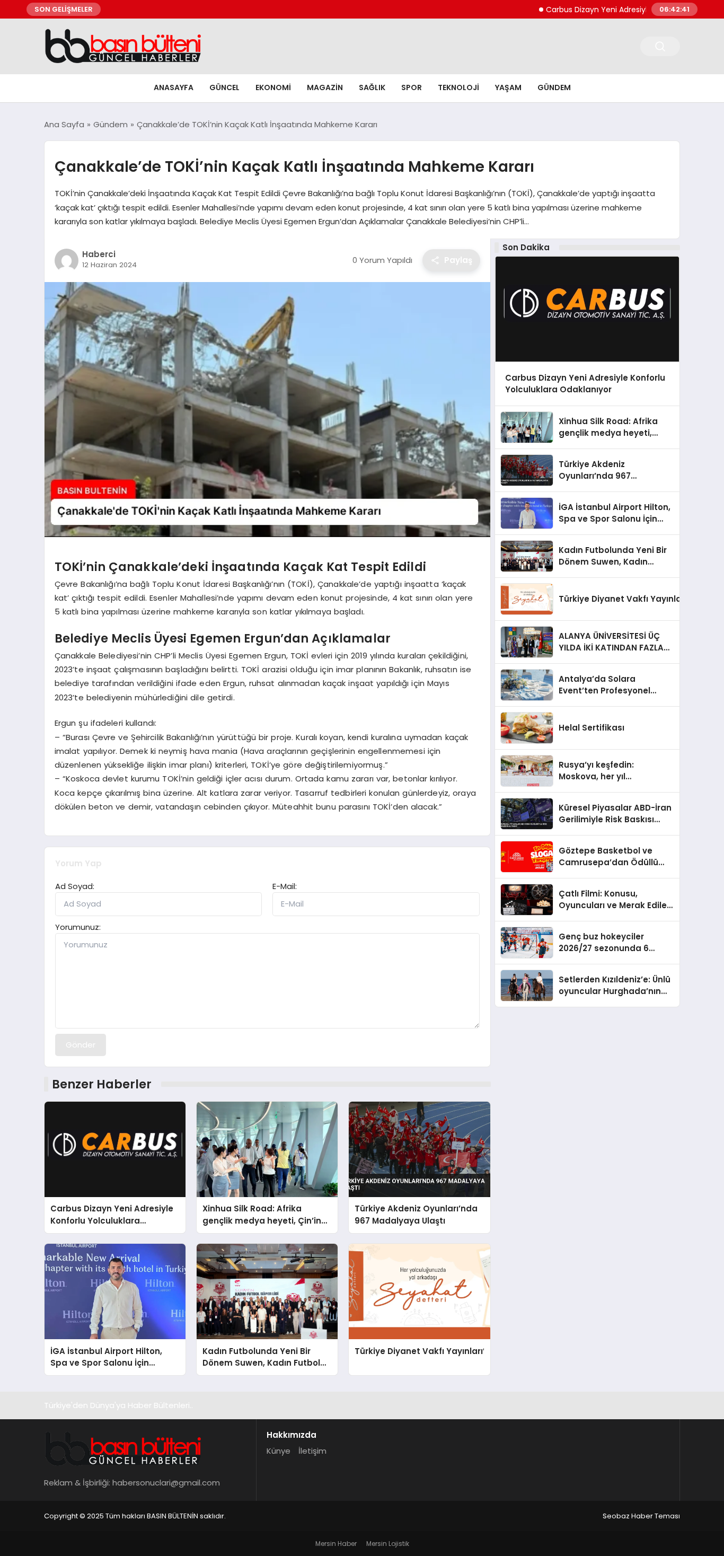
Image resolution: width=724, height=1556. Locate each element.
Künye (278, 1450)
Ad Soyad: (74, 886)
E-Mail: (284, 886)
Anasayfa (173, 87)
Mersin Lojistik (387, 1543)
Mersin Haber (336, 1543)
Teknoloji (458, 87)
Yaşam (508, 87)
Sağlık (372, 87)
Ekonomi (273, 87)
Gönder (80, 1044)
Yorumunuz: (78, 927)
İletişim (312, 1450)
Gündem (554, 87)
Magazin (325, 87)
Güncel (224, 87)
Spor (411, 87)
